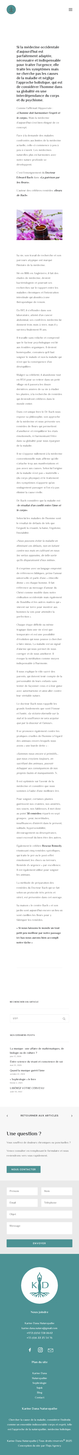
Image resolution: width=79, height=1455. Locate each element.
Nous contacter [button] (23, 1169)
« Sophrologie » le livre (23, 1080)
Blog (39, 1393)
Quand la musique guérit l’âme (27, 1071)
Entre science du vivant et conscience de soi (36, 1062)
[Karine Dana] (11, 9)
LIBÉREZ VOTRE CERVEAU (27, 1088)
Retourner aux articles (39, 1115)
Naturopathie (39, 1378)
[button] (70, 9)
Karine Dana (39, 1373)
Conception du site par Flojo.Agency (39, 1446)
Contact (39, 1398)
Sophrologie (39, 1383)
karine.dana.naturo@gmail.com (39, 1328)
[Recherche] (39, 1018)
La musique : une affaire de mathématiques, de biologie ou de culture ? (37, 1051)
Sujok (40, 1388)
